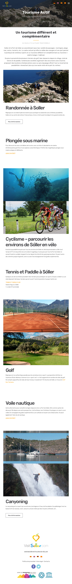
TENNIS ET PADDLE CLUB (13, 282)
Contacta (47, 561)
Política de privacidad (28, 561)
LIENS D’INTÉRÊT (11, 153)
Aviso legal (39, 561)
